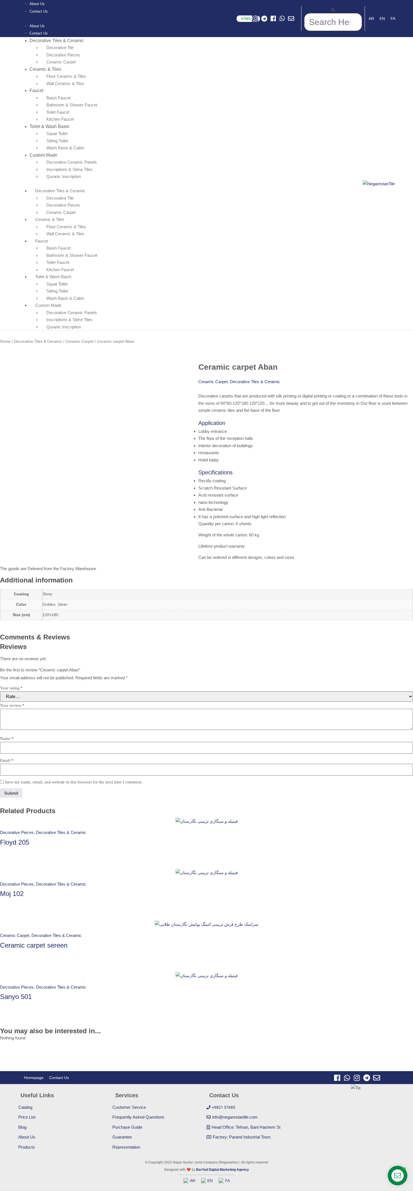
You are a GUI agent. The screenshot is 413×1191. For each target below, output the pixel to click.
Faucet (36, 90)
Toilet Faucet (57, 112)
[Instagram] (255, 18)
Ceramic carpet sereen (33, 945)
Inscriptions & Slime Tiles (69, 169)
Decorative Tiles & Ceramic (57, 40)
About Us (37, 26)
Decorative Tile (60, 47)
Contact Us (39, 11)
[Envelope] (291, 18)
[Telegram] (264, 18)
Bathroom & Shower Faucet (71, 104)
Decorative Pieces (63, 54)
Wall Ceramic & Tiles (65, 83)
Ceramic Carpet (61, 212)
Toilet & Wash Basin (49, 126)
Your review (12, 705)
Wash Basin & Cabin (65, 147)
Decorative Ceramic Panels (71, 162)
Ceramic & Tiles (45, 69)
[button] (33, 18)
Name (7, 739)
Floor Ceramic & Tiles (66, 76)
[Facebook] (273, 18)
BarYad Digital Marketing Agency (222, 1170)
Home (5, 341)
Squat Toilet (56, 133)
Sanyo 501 (16, 996)
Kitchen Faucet (60, 269)
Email (6, 760)
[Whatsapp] (282, 18)
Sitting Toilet (57, 140)
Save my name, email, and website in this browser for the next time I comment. (73, 782)
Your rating (11, 688)
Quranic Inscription (63, 176)
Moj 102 (12, 893)
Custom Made (43, 155)
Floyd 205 (14, 842)
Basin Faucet (58, 97)
